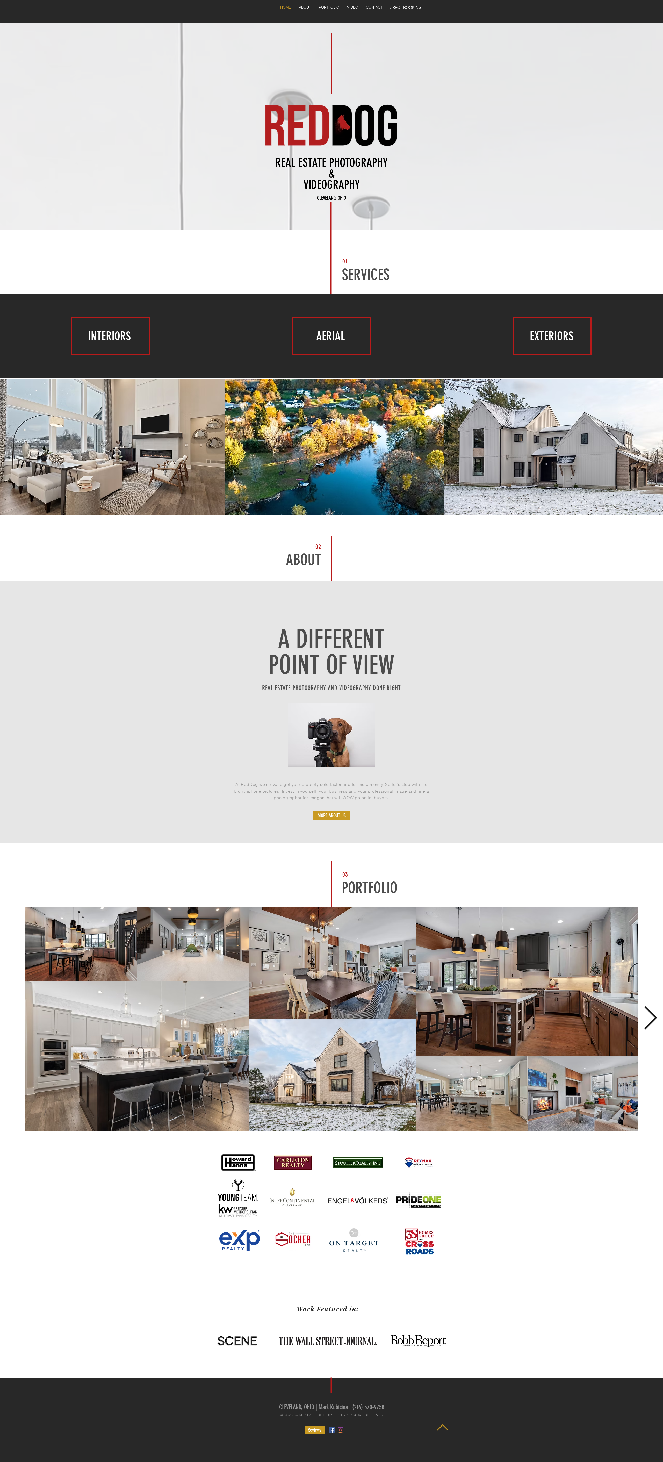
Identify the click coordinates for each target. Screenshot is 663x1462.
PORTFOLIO (369, 888)
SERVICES (366, 275)
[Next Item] (650, 1018)
